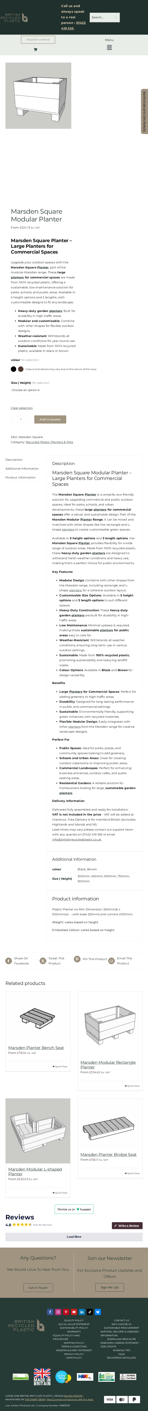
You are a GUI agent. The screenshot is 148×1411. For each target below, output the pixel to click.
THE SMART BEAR (35, 1399)
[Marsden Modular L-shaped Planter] (38, 1130)
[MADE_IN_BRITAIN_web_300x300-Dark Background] (42, 1370)
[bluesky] (98, 1312)
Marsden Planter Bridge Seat (108, 1154)
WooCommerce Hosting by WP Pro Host (70, 1399)
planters (17, 277)
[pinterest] (66, 1312)
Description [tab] (14, 459)
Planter (43, 267)
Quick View (61, 1066)
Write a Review (128, 1225)
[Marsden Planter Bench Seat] (38, 1017)
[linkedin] (82, 1312)
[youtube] (74, 1312)
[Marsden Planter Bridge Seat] (110, 1123)
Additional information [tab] (22, 468)
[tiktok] (90, 1312)
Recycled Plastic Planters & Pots (49, 442)
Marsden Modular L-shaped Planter (35, 1171)
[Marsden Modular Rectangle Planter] (110, 1024)
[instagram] (58, 1312)
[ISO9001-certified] (128, 1375)
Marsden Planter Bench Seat (36, 1047)
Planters (75, 691)
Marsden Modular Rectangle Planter (108, 1065)
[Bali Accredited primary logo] (106, 1373)
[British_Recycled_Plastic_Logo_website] (26, 1320)
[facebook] (50, 1312)
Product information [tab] (20, 477)
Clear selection (22, 408)
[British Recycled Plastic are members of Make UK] (85, 1374)
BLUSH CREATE (73, 1395)
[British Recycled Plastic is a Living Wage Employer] (63, 1371)
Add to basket (50, 419)
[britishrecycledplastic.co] (20, 1374)
